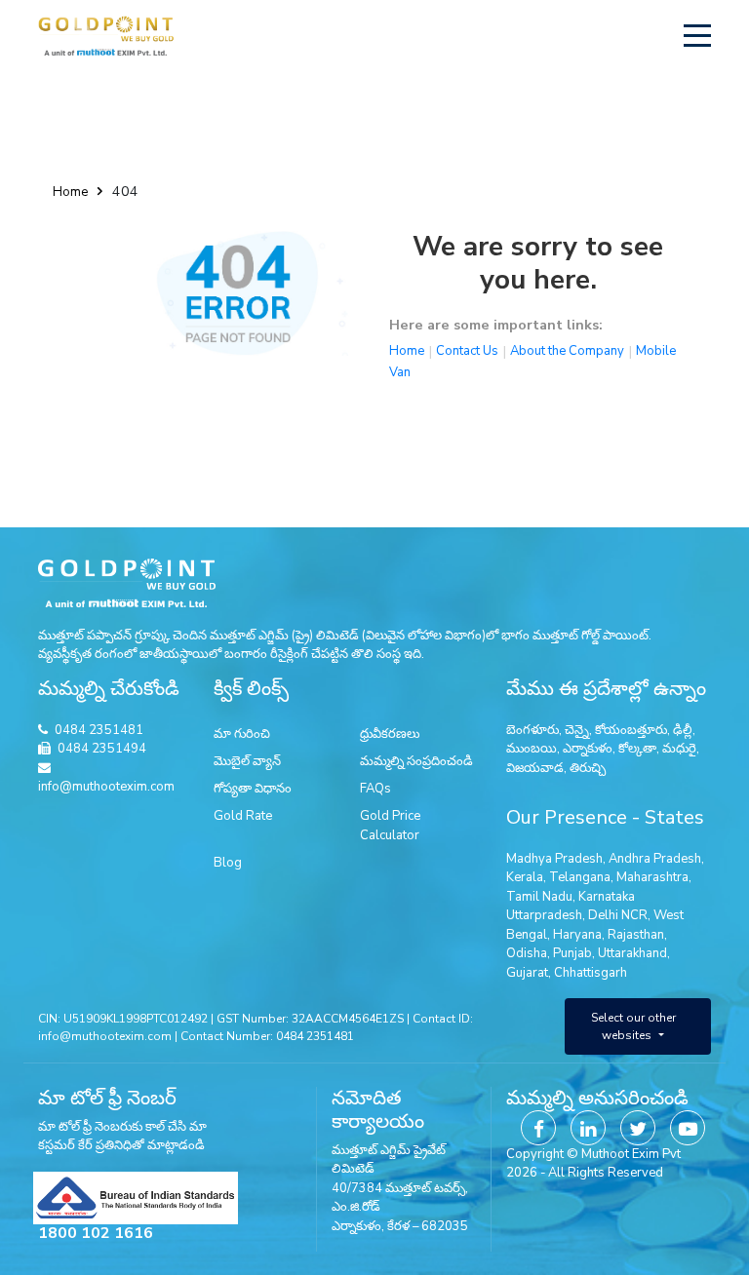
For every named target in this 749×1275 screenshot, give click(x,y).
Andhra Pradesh (655, 859)
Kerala (524, 877)
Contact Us (467, 351)
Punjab (572, 953)
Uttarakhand (632, 953)
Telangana (580, 877)
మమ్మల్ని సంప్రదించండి (416, 761)
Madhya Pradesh (554, 859)
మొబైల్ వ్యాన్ (247, 761)
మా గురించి (242, 734)
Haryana (577, 935)
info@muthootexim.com (106, 786)
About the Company (567, 351)
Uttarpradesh (544, 915)
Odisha (526, 953)
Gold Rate (243, 816)
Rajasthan (636, 935)
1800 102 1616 (95, 1233)
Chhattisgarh (590, 973)
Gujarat (527, 973)
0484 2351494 (102, 748)
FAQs (375, 788)
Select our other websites (633, 1026)
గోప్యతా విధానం (253, 788)
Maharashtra (652, 877)
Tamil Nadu (539, 897)
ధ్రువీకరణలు (389, 734)
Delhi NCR (618, 915)
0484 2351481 (99, 730)
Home (70, 192)
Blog (228, 862)
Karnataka (606, 897)
